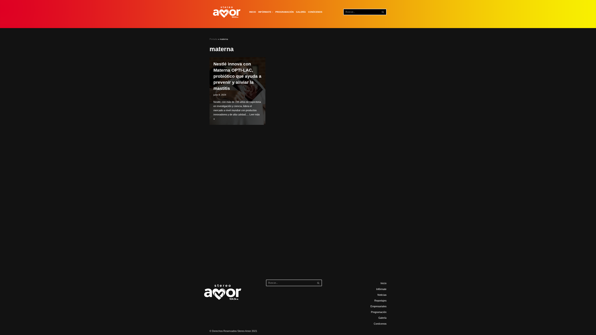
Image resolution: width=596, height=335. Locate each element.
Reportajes (380, 300)
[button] (272, 12)
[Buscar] (382, 12)
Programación (284, 12)
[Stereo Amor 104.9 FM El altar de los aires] (227, 12)
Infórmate (381, 289)
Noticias (381, 295)
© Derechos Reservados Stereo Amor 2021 (233, 331)
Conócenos (315, 12)
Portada (213, 39)
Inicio (252, 12)
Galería (301, 12)
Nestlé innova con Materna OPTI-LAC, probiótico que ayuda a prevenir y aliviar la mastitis (237, 76)
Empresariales (378, 306)
